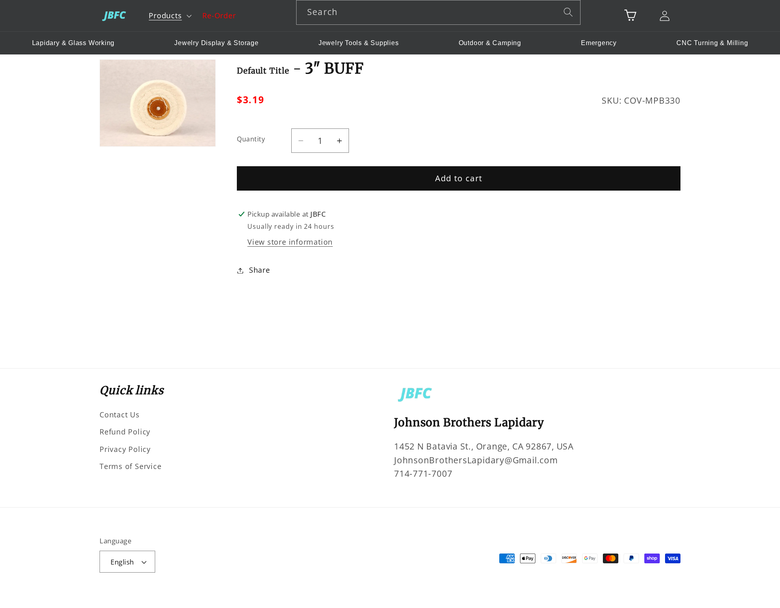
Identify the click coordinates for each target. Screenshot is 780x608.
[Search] (568, 12)
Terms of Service (130, 466)
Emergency (599, 42)
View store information (290, 242)
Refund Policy (125, 431)
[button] (169, 16)
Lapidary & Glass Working (73, 42)
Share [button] (259, 270)
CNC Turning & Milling (712, 42)
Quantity (251, 139)
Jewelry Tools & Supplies (358, 42)
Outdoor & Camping (490, 42)
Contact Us (120, 414)
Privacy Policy (125, 449)
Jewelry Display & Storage (216, 42)
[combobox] (438, 12)
